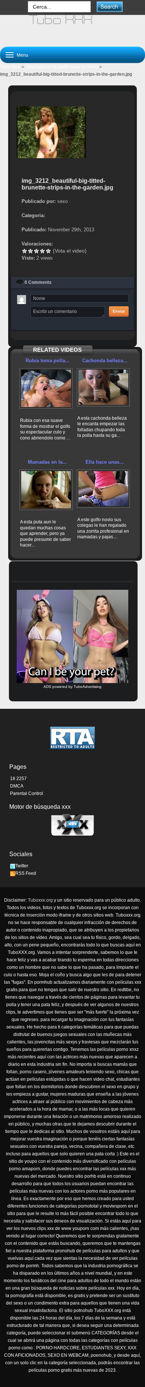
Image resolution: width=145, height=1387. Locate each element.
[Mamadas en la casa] (46, 490)
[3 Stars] (36, 251)
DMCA (16, 786)
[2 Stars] (30, 251)
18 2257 (18, 778)
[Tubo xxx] (72, 27)
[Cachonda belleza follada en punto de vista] (103, 387)
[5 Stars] (48, 251)
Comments (38, 282)
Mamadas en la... (47, 462)
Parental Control (26, 793)
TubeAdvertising (88, 687)
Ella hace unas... (105, 462)
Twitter (21, 865)
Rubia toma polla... (48, 360)
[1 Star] (25, 251)
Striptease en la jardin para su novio (61, 66)
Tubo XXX (10, 66)
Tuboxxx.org (40, 900)
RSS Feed (25, 873)
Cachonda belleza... (105, 360)
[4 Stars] (42, 251)
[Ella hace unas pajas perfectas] (103, 488)
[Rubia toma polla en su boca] (46, 388)
